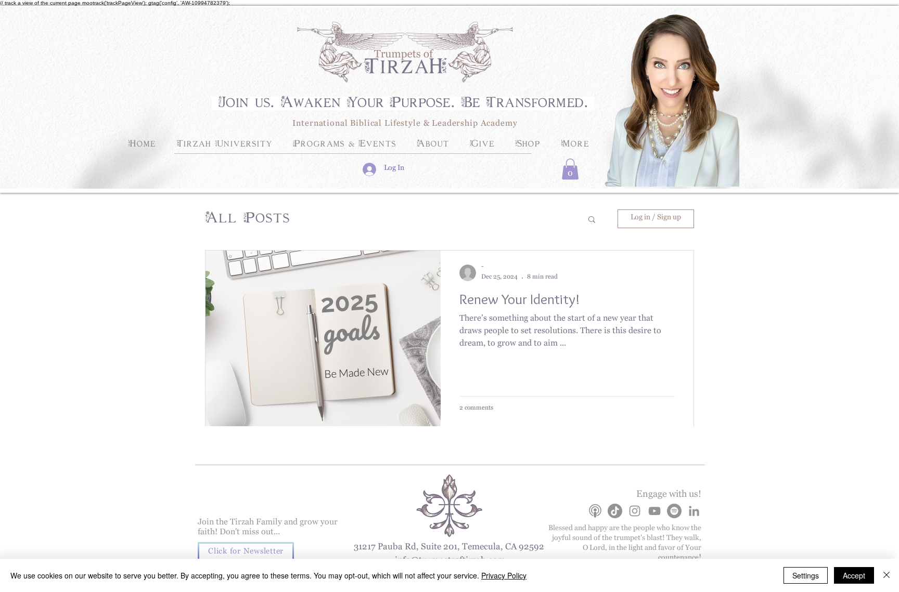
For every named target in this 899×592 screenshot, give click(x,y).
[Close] (886, 575)
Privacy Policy (503, 575)
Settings (805, 575)
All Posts (247, 219)
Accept (854, 575)
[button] (570, 169)
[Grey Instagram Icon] (634, 511)
